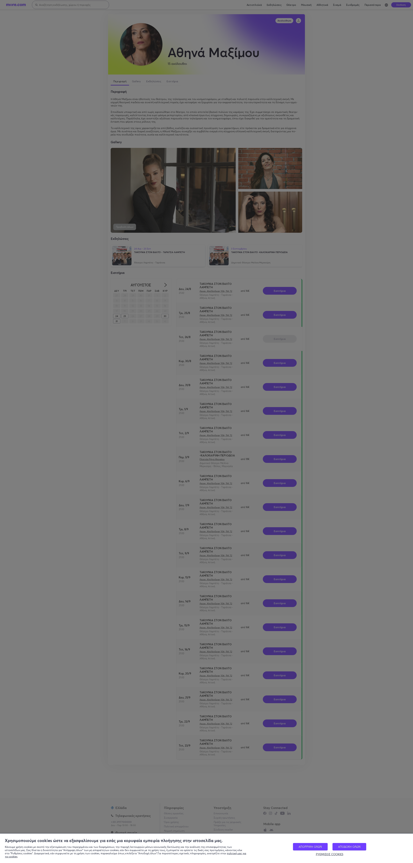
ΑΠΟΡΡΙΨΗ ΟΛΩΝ (310, 846)
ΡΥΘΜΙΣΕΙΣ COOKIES (329, 854)
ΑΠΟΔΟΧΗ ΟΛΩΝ (349, 846)
